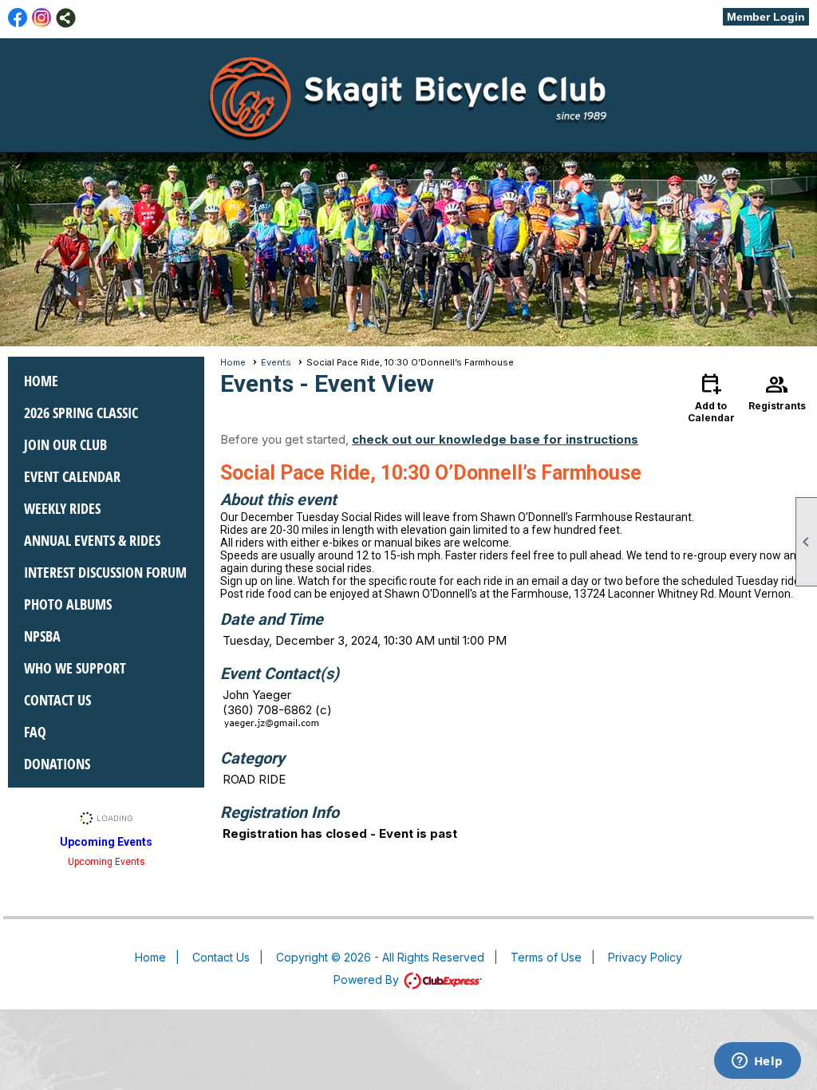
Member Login (766, 16)
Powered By (368, 979)
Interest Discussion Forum (105, 572)
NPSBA (42, 636)
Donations (57, 763)
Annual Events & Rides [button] (92, 540)
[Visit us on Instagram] (42, 18)
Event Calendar (72, 476)
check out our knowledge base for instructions (495, 439)
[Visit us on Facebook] (18, 18)
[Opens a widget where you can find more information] (757, 1062)
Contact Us (57, 699)
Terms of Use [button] (546, 957)
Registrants (777, 391)
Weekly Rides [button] (62, 508)
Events (276, 362)
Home (41, 380)
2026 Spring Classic (81, 412)
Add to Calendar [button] (711, 397)
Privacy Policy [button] (645, 957)
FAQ (35, 731)
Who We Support (75, 667)
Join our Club (65, 444)
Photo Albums (68, 604)
